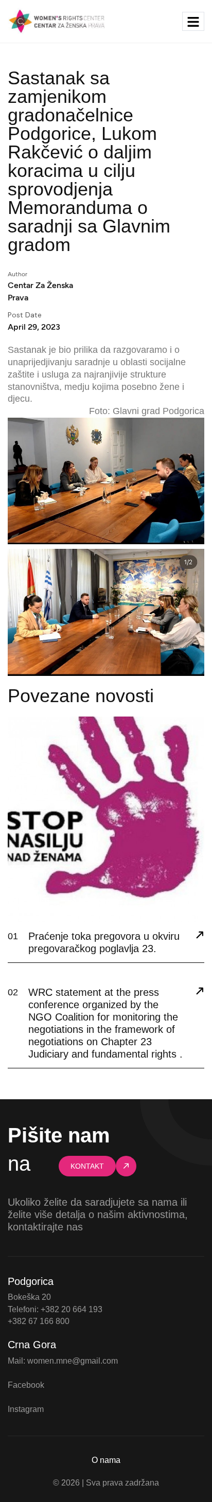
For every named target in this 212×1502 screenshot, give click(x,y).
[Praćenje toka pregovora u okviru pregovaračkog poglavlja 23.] (199, 936)
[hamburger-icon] (193, 21)
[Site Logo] (57, 20)
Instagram (26, 1409)
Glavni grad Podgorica (158, 411)
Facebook (26, 1385)
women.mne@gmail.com (72, 1360)
